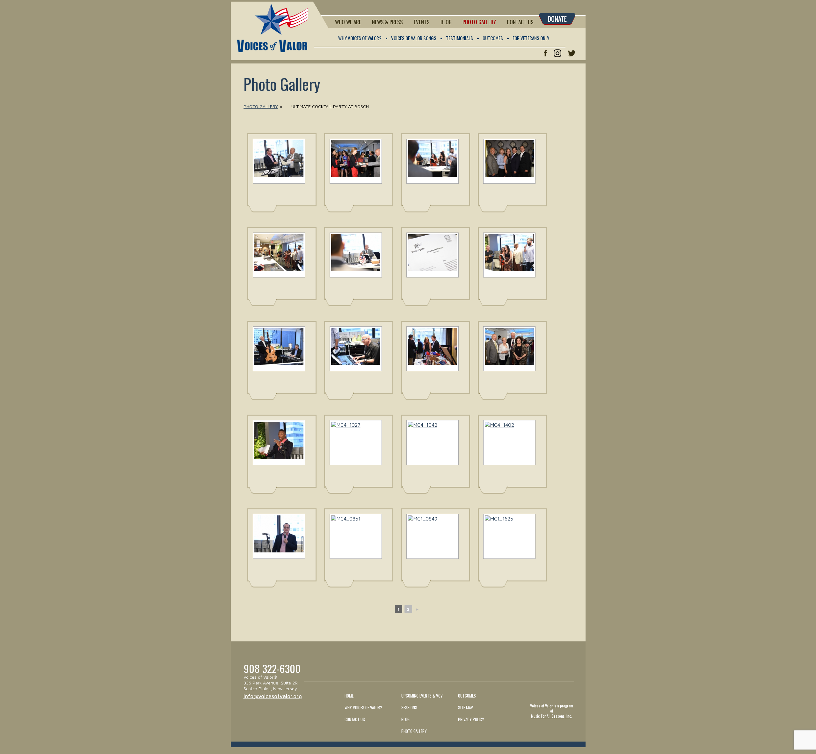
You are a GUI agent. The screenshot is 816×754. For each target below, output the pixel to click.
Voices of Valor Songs (413, 37)
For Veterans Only (531, 37)
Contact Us (520, 22)
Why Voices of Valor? (360, 37)
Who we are (348, 22)
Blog (446, 22)
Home (349, 695)
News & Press (387, 22)
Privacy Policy (471, 719)
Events (422, 22)
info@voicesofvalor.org (273, 696)
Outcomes (493, 37)
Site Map (465, 707)
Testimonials (459, 37)
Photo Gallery (479, 22)
